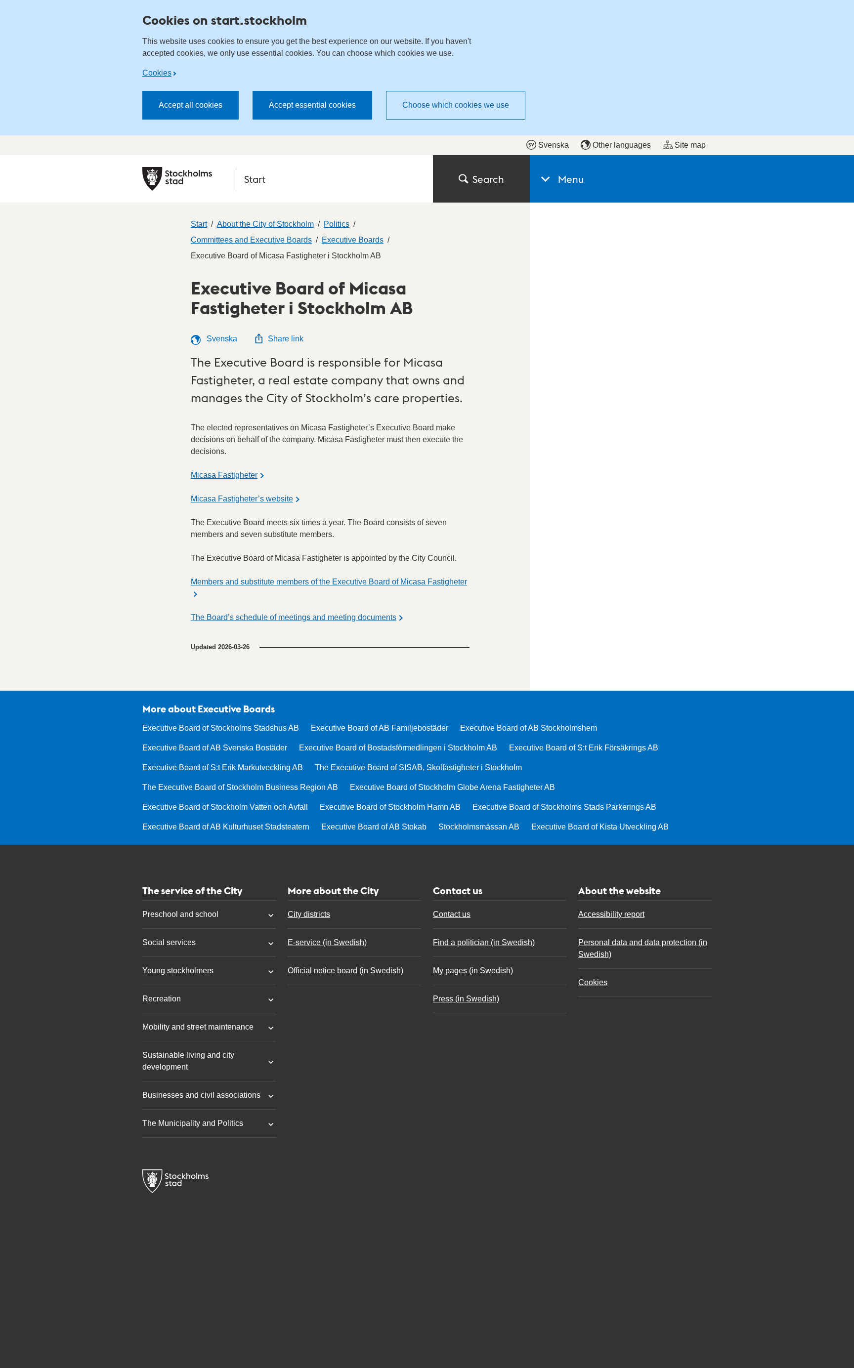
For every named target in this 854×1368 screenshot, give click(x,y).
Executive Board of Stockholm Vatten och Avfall (225, 807)
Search (488, 178)
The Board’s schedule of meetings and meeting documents (293, 617)
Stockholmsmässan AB (478, 827)
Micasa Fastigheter (224, 475)
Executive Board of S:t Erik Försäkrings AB (583, 748)
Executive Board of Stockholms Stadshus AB (220, 728)
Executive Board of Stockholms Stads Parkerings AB (564, 807)
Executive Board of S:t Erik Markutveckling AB (222, 767)
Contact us (451, 914)
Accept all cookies (190, 105)
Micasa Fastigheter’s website (242, 499)
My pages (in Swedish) (473, 970)
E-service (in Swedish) (327, 942)
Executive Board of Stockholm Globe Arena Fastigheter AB (452, 787)
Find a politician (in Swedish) (484, 942)
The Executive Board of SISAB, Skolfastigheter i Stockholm (418, 767)
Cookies (156, 73)
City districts (309, 914)
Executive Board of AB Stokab (374, 827)
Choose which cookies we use (455, 105)
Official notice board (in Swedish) (345, 970)
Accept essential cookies (312, 105)
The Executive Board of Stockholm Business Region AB (240, 787)
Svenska (553, 145)
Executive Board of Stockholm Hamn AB (390, 807)
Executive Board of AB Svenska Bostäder (214, 748)
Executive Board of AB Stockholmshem (528, 728)
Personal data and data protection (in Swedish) (642, 948)
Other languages (622, 145)
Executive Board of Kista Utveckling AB (600, 827)
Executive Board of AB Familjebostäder (379, 728)
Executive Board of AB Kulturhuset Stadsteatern (225, 827)
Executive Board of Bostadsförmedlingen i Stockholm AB (398, 748)
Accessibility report (611, 914)
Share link (285, 338)
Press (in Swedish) (466, 999)
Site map (690, 145)
